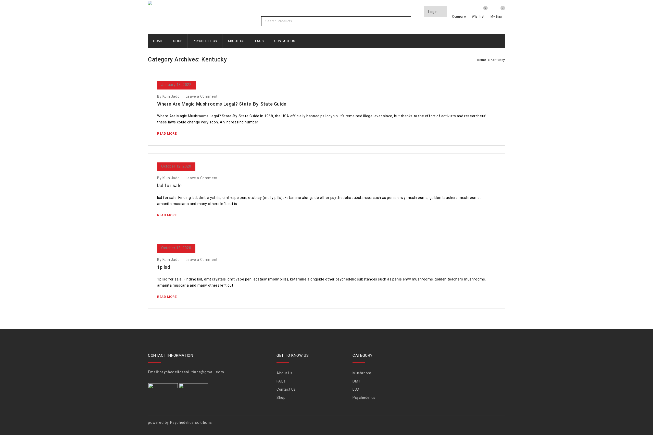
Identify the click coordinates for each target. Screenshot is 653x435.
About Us (236, 41)
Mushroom (362, 373)
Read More (167, 133)
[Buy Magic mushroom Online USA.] (216, 4)
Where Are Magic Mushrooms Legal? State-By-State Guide (221, 104)
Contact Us (284, 41)
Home (158, 41)
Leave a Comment (202, 96)
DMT (357, 381)
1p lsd (163, 267)
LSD (356, 389)
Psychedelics (205, 41)
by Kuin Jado (168, 96)
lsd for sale (169, 185)
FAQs (259, 41)
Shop (177, 41)
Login (433, 12)
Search (405, 21)
